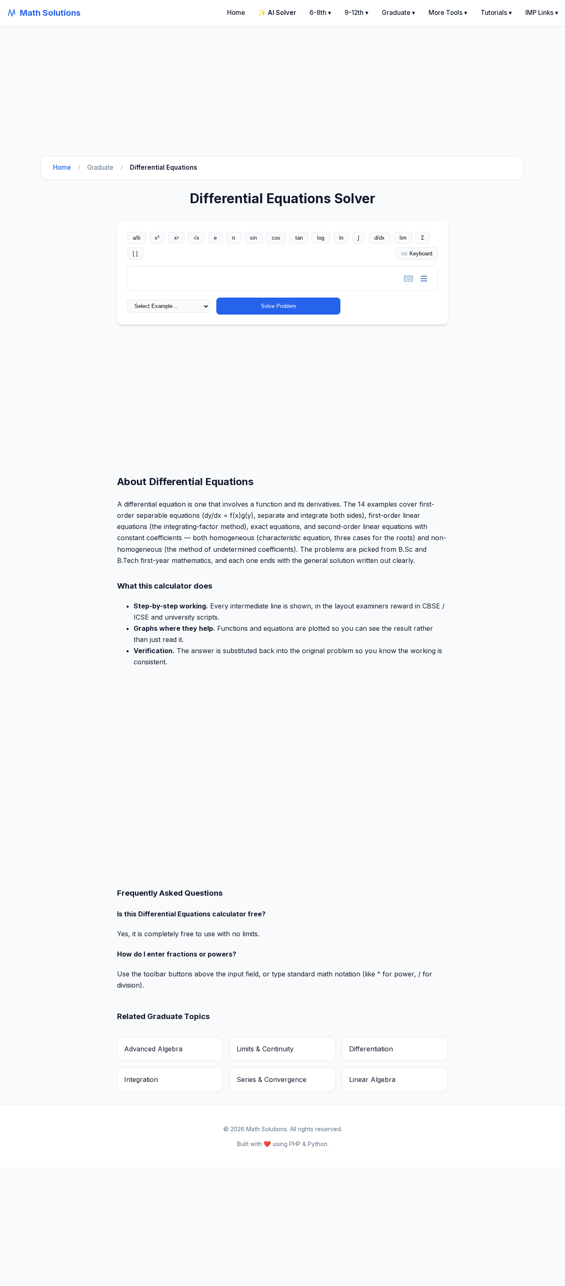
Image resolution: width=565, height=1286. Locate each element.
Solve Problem (278, 306)
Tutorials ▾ (496, 13)
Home (236, 13)
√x (196, 238)
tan (299, 238)
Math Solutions (50, 13)
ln (341, 238)
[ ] (135, 253)
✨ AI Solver (277, 13)
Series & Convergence (271, 1079)
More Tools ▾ (448, 13)
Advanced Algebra (153, 1049)
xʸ (176, 238)
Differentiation (371, 1049)
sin (253, 238)
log (320, 238)
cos (276, 238)
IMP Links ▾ (541, 13)
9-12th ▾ (357, 13)
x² (157, 238)
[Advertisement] (248, 84)
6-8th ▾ (320, 13)
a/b (136, 238)
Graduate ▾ (398, 13)
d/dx (379, 238)
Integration (141, 1079)
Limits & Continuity (265, 1049)
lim (403, 238)
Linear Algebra (372, 1079)
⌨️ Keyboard (416, 253)
